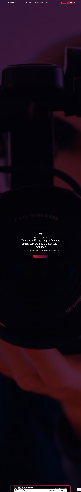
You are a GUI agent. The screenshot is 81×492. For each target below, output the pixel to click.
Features (36, 2)
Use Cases (28, 2)
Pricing (41, 2)
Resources (47, 2)
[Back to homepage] (10, 3)
